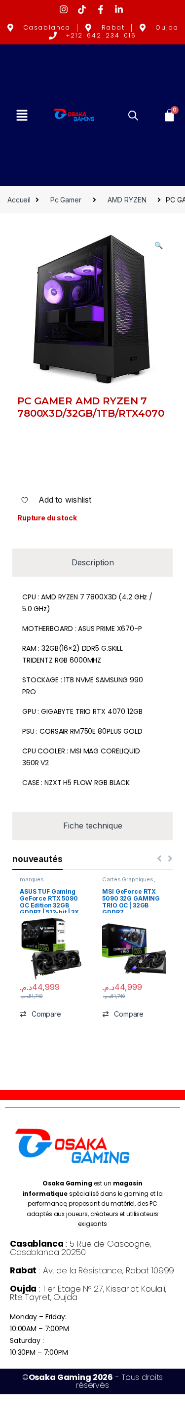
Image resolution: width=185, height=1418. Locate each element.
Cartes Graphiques (127, 879)
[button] (22, 115)
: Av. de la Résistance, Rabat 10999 (92, 1270)
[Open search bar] (133, 114)
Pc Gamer (65, 200)
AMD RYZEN (127, 200)
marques (32, 879)
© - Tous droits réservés (92, 1381)
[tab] (92, 563)
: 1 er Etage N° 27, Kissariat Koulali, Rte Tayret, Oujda (88, 1293)
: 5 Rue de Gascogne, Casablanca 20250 (80, 1248)
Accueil (19, 200)
